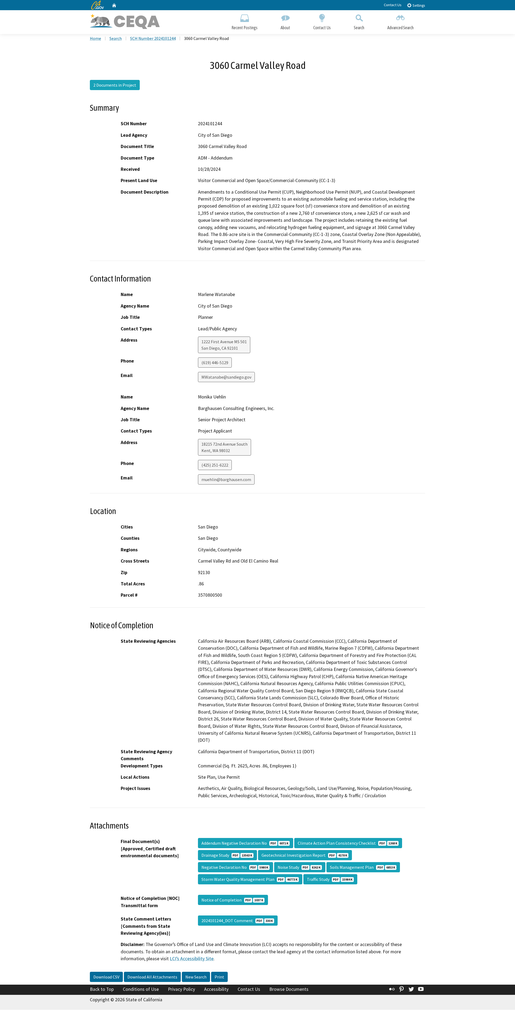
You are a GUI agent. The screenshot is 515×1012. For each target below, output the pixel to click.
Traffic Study (329, 879)
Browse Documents (288, 989)
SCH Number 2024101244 (153, 38)
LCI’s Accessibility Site (192, 959)
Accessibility (216, 989)
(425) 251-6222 (214, 465)
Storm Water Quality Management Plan (249, 879)
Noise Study (299, 867)
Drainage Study (226, 855)
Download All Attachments (152, 977)
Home (95, 38)
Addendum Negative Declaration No (244, 843)
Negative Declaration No (234, 867)
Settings (418, 5)
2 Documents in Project (114, 85)
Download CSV (106, 977)
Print (219, 977)
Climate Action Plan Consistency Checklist (347, 843)
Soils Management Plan (362, 867)
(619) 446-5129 (214, 362)
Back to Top (102, 989)
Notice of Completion (232, 900)
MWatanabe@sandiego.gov (226, 377)
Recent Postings (244, 27)
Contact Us (393, 4)
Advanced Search (400, 27)
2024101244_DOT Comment (237, 920)
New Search (196, 977)
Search (359, 27)
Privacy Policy (181, 989)
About (285, 27)
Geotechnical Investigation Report (304, 855)
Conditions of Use (141, 989)
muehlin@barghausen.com (226, 479)
